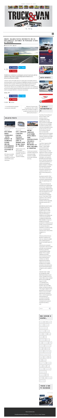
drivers (47, 339)
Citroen (47, 331)
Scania (41, 366)
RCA (40, 360)
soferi (45, 366)
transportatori (48, 369)
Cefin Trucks (42, 331)
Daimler (41, 336)
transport (42, 369)
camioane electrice (43, 328)
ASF (45, 322)
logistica (41, 351)
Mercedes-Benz (47, 351)
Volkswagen (49, 377)
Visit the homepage (50, 392)
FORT (50, 342)
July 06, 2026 (19, 128)
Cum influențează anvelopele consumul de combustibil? (11, 107)
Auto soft (41, 325)
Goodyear (42, 345)
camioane (47, 325)
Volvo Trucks (42, 380)
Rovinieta (12, 102)
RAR (49, 357)
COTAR (45, 334)
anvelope (41, 322)
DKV (45, 336)
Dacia (49, 334)
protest (45, 357)
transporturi (42, 374)
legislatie (47, 348)
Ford (41, 342)
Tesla (48, 366)
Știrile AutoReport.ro (46, 109)
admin (15, 45)
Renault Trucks (43, 363)
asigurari (49, 322)
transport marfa (43, 372)
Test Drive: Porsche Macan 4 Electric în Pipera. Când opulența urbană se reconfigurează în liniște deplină (45, 118)
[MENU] (53, 34)
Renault (44, 360)
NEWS (6, 102)
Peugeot (41, 357)
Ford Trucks (45, 342)
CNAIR (41, 334)
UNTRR (41, 377)
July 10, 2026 (8, 128)
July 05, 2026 (30, 127)
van (44, 377)
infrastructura (48, 345)
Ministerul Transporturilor (45, 354)
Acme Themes (42, 414)
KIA (44, 348)
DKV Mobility (42, 339)
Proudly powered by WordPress (22, 414)
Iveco (41, 348)
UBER (47, 374)
